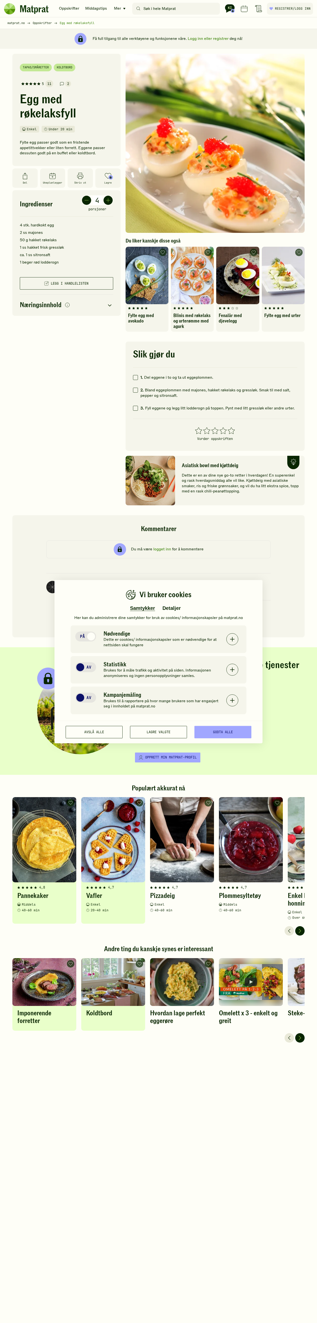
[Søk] (138, 8)
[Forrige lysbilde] (289, 931)
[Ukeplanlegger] (244, 9)
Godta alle (223, 732)
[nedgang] (86, 200)
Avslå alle (94, 732)
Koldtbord (64, 67)
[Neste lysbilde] (300, 931)
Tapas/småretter (36, 67)
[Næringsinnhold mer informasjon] (67, 305)
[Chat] (230, 9)
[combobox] (177, 8)
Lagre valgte (158, 732)
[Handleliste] (258, 9)
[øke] (108, 200)
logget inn (162, 549)
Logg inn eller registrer (208, 38)
